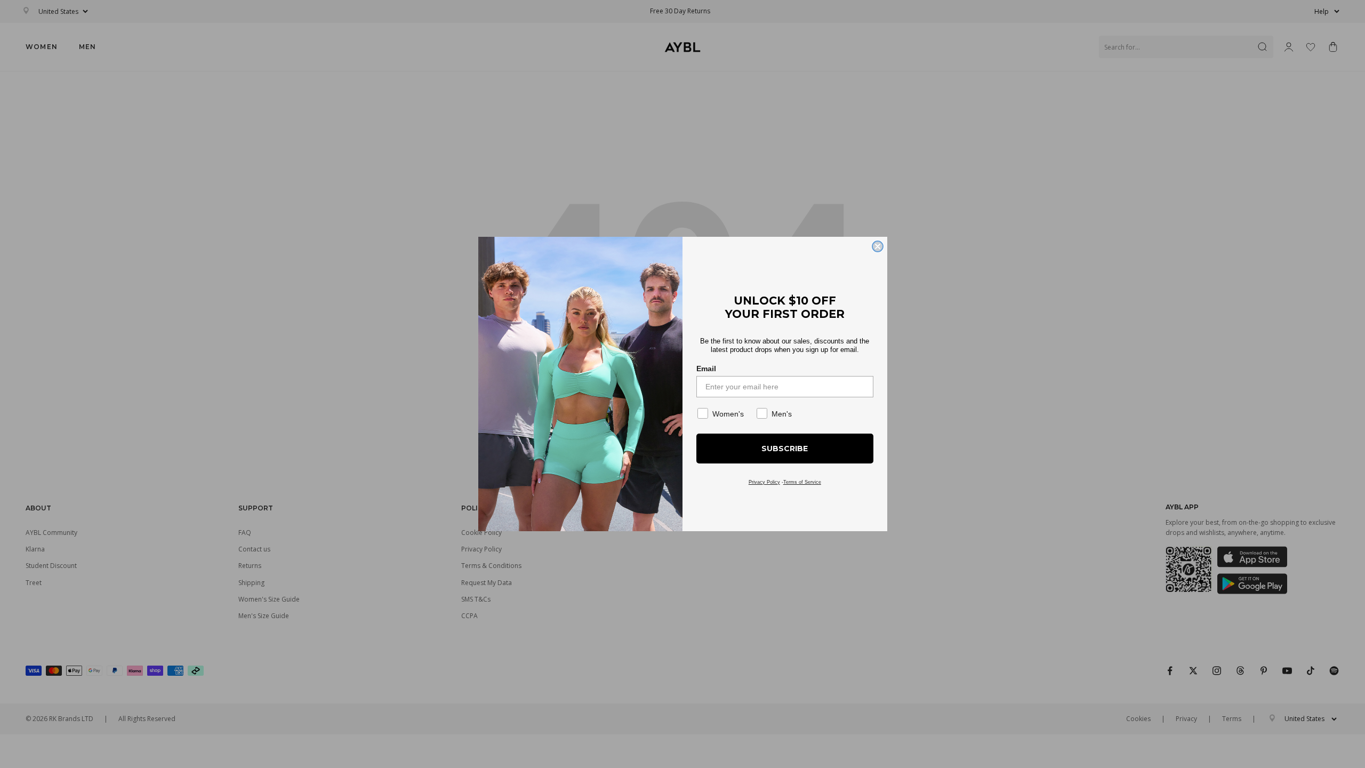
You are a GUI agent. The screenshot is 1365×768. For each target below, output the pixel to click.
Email (706, 368)
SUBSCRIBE (784, 448)
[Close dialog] (877, 246)
